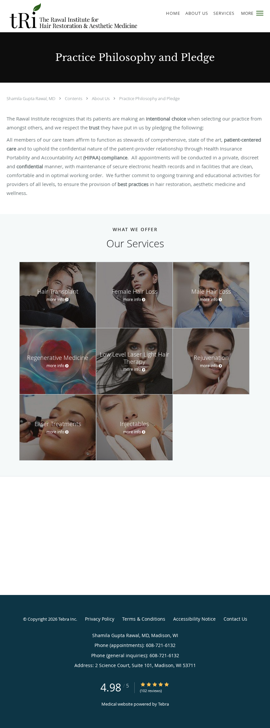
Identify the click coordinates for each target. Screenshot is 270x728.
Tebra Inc (67, 619)
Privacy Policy (99, 619)
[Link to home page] (69, 16)
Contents (74, 98)
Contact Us (235, 619)
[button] (259, 13)
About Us (101, 98)
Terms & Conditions (143, 619)
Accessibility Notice (194, 619)
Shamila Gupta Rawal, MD (31, 98)
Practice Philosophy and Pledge (149, 98)
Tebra (163, 704)
